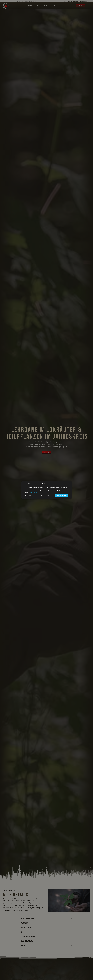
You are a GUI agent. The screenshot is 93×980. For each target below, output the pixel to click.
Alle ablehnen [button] (47, 495)
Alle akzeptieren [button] (61, 495)
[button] (30, 495)
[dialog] (46, 490)
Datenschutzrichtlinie (32, 492)
